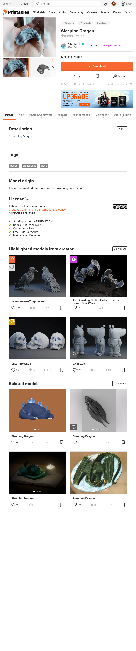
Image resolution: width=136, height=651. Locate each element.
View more (120, 248)
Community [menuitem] (76, 12)
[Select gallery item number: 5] (103, 429)
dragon (14, 165)
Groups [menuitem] (129, 12)
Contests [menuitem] (92, 12)
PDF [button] (123, 128)
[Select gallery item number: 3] (99, 429)
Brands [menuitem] (105, 12)
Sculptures (103, 23)
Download (99, 66)
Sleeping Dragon (22, 436)
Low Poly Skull (21, 363)
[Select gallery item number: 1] (35, 429)
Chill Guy (79, 363)
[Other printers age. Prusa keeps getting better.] (97, 99)
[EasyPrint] (105, 4)
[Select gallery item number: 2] (38, 429)
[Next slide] (53, 67)
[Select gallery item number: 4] (101, 429)
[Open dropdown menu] (130, 30)
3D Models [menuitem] (39, 12)
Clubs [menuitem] (62, 12)
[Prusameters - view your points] (113, 3)
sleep (44, 165)
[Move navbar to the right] (131, 12)
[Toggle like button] (13, 308)
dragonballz (29, 165)
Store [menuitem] (52, 12)
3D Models (69, 23)
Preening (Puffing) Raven (28, 301)
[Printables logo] (16, 12)
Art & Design (86, 23)
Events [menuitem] (117, 12)
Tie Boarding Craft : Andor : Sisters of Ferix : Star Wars (97, 301)
